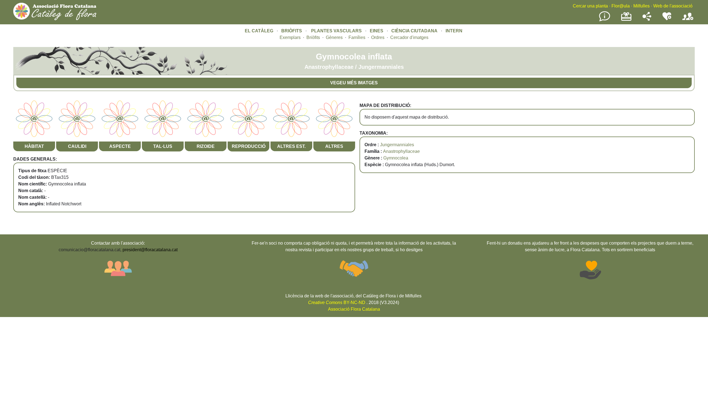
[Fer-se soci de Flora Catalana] (687, 20)
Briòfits (313, 37)
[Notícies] (604, 20)
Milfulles (641, 6)
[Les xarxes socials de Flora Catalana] (646, 19)
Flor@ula (620, 6)
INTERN (454, 30)
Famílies (356, 37)
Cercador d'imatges (409, 37)
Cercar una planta (590, 6)
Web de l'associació (673, 6)
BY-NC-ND (336, 302)
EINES (376, 30)
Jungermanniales (397, 144)
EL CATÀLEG (259, 30)
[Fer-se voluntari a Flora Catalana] (666, 19)
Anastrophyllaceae (401, 151)
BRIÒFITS (292, 30)
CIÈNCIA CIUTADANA (414, 30)
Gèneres (334, 37)
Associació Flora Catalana (354, 309)
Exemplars (290, 37)
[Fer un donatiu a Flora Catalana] (626, 20)
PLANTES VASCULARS (336, 30)
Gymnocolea (395, 158)
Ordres (377, 37)
